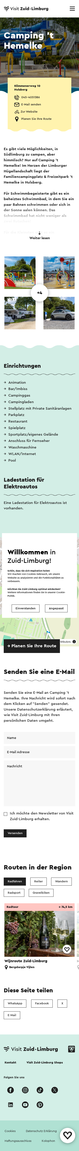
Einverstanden (26, 608)
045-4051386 (30, 97)
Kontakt (10, 1062)
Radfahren (15, 881)
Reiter (38, 881)
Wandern (61, 881)
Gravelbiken (41, 892)
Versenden (15, 833)
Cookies (10, 1131)
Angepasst (56, 608)
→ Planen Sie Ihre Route (31, 646)
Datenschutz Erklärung (41, 1131)
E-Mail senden (31, 104)
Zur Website (29, 111)
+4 (39, 293)
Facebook (42, 1003)
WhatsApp (15, 1003)
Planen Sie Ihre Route (36, 118)
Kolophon (48, 1140)
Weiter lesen (39, 238)
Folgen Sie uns (14, 1077)
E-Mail (12, 1015)
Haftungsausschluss (18, 1140)
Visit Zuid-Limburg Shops (45, 1062)
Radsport (14, 892)
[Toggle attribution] (74, 641)
